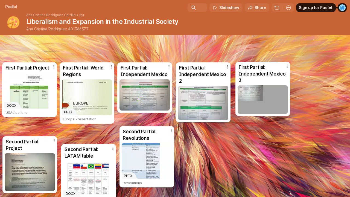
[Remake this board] (277, 7)
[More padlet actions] (288, 7)
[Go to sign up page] (342, 7)
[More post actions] (171, 130)
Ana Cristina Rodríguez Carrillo (51, 15)
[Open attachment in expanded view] (30, 172)
